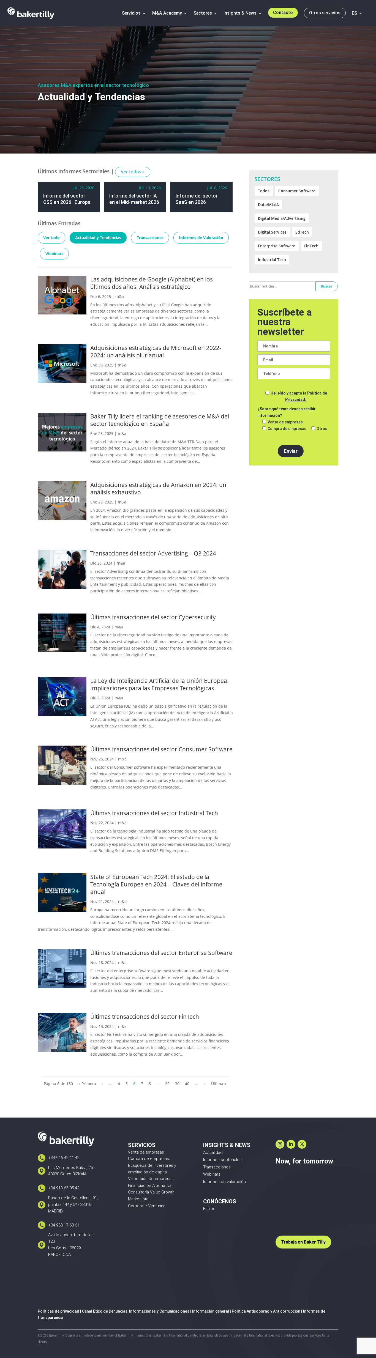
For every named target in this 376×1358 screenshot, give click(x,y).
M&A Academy (167, 13)
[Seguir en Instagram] (280, 1144)
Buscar (327, 286)
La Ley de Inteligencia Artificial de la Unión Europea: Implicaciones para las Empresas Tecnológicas (159, 684)
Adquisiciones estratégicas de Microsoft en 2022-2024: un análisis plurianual (155, 351)
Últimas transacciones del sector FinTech (144, 1016)
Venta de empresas (146, 1152)
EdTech (302, 232)
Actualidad (213, 1152)
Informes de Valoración (201, 237)
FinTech (311, 245)
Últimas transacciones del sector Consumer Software (161, 749)
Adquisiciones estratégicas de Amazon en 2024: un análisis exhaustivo (158, 488)
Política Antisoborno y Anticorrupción (266, 1311)
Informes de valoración (224, 1181)
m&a (119, 296)
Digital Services (272, 232)
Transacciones (150, 237)
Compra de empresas (148, 1158)
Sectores (203, 13)
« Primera (87, 1083)
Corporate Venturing (146, 1205)
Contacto (283, 12)
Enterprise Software (276, 245)
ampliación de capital (148, 1172)
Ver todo (51, 237)
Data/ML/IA (268, 204)
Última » (218, 1083)
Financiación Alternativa (149, 1185)
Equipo (209, 1208)
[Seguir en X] (302, 1144)
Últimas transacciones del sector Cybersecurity (153, 617)
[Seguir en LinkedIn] (291, 1144)
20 (167, 1083)
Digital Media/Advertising (282, 218)
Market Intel (138, 1199)
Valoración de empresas (151, 1178)
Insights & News (240, 13)
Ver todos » (133, 172)
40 (187, 1083)
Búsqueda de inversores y (152, 1165)
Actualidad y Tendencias (98, 237)
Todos (263, 190)
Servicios (131, 13)
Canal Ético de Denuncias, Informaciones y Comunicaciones (135, 1311)
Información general (210, 1311)
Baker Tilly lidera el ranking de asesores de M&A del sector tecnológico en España (159, 420)
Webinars (54, 253)
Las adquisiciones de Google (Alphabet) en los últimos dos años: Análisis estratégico (151, 283)
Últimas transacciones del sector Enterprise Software (161, 953)
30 (177, 1083)
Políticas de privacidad (58, 1311)
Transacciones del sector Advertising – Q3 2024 (153, 553)
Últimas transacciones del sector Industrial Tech (154, 813)
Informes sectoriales (222, 1159)
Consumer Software (296, 190)
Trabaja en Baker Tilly (303, 1242)
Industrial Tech (272, 259)
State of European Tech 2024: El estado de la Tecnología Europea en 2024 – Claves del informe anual (156, 884)
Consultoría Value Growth (151, 1192)
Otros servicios (324, 12)
